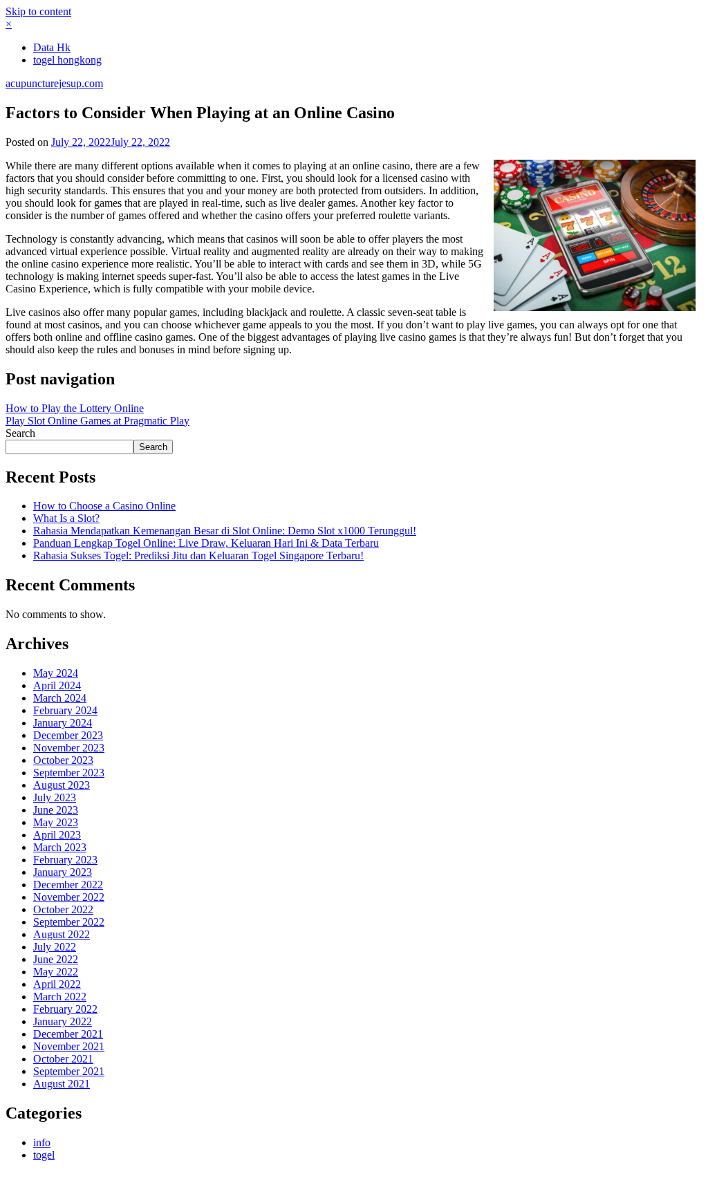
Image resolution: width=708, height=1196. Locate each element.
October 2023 (63, 760)
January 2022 (62, 1021)
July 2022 (54, 947)
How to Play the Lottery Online (75, 408)
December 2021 (68, 1034)
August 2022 (61, 934)
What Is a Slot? (66, 518)
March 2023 (59, 847)
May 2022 (55, 972)
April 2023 (57, 835)
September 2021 (68, 1071)
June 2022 (55, 959)
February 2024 (65, 710)
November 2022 (68, 897)
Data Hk (52, 47)
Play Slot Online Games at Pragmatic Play (97, 421)
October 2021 (63, 1059)
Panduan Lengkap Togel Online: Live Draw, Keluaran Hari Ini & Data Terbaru (206, 543)
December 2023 (68, 735)
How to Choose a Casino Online (104, 506)
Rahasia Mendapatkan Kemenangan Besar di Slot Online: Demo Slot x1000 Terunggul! (224, 530)
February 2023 (65, 860)
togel (44, 1155)
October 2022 (63, 909)
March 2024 (59, 698)
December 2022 (68, 884)
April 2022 (57, 984)
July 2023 (54, 797)
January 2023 (62, 872)
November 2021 (68, 1046)
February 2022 (65, 1009)
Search (20, 433)
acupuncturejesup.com (54, 83)
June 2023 (55, 810)
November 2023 (68, 748)
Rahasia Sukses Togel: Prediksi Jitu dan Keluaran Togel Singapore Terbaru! (198, 555)
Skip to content (38, 11)
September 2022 (68, 922)
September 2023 (68, 772)
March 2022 (59, 996)
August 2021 (61, 1084)
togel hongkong (67, 60)
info (41, 1142)
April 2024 (57, 685)
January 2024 (62, 723)
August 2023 (61, 785)
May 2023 (55, 822)
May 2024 (55, 673)
